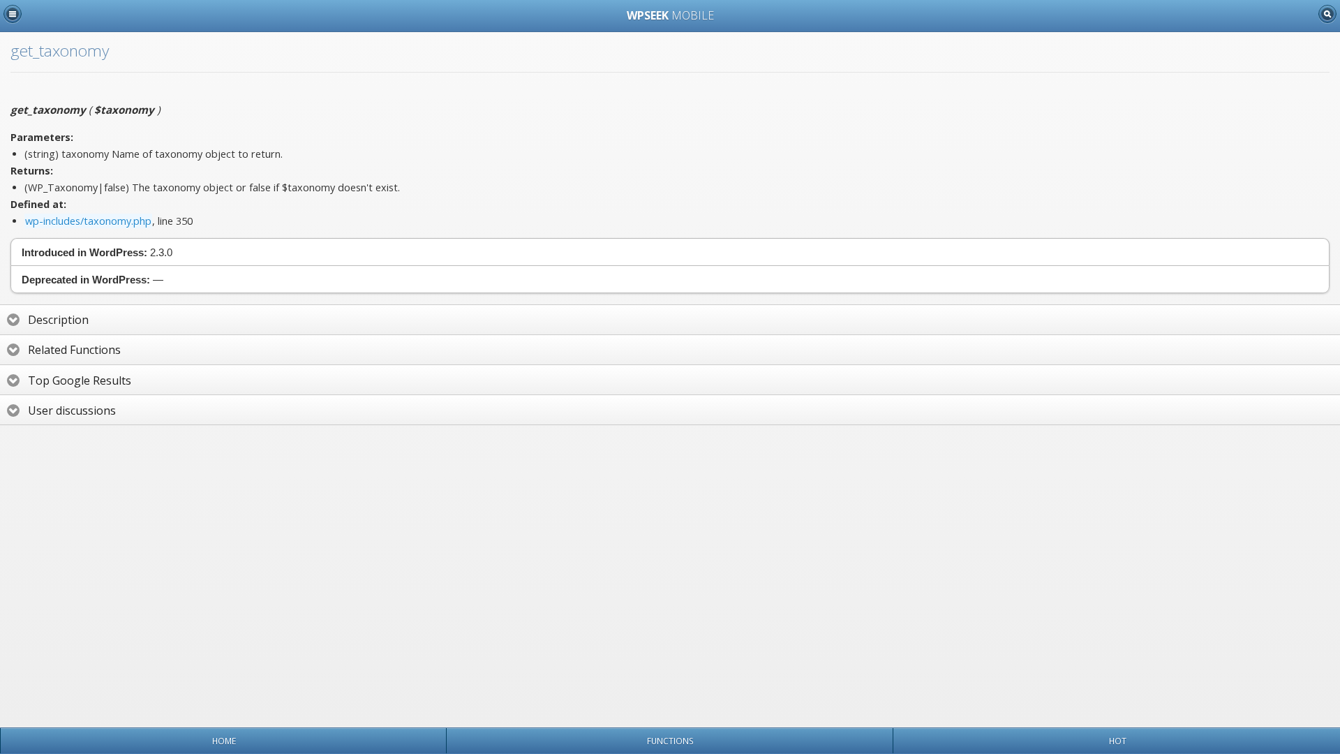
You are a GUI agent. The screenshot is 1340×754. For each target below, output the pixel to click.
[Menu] (12, 14)
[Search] (1327, 14)
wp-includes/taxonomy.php (88, 221)
